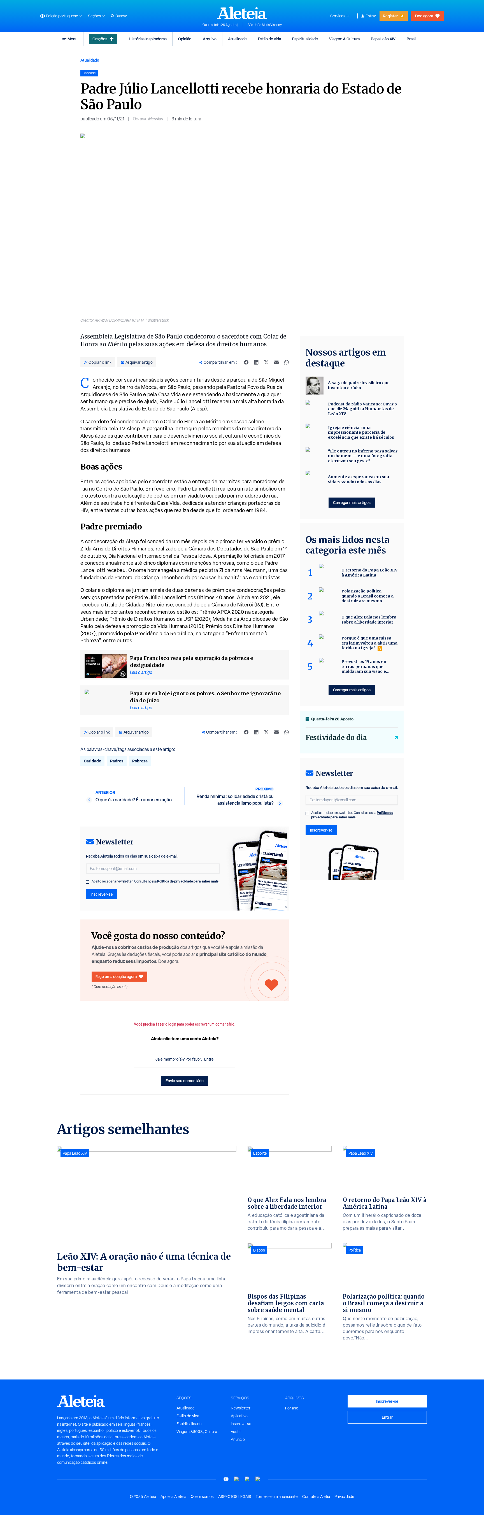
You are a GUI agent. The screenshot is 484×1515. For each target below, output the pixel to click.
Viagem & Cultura (344, 38)
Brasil (411, 38)
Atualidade (237, 38)
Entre (209, 1059)
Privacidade (344, 1496)
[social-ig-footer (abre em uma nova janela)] (257, 1479)
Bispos (259, 1250)
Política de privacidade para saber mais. (188, 881)
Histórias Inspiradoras (148, 38)
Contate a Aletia (316, 1496)
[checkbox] (87, 882)
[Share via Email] (276, 362)
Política (354, 1250)
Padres (116, 761)
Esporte (260, 1153)
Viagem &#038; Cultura (196, 1431)
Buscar (121, 15)
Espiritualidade (305, 38)
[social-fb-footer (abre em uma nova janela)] (236, 1479)
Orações (99, 38)
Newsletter (240, 1408)
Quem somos (202, 1496)
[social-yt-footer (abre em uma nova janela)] (226, 1479)
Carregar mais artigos (352, 502)
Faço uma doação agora (116, 976)
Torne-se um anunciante (277, 1496)
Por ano (291, 1408)
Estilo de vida (269, 38)
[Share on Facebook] (246, 362)
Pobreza (140, 761)
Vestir (236, 1431)
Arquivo (210, 38)
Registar (390, 15)
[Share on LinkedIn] (256, 362)
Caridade (92, 761)
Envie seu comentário (185, 1080)
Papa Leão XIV (383, 38)
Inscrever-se (101, 894)
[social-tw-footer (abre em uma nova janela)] (247, 1479)
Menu (73, 38)
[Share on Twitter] (266, 362)
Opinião (184, 38)
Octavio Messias (148, 119)
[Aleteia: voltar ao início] (242, 12)
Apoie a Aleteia (173, 1496)
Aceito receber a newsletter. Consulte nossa (156, 881)
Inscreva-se (241, 1423)
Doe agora (424, 15)
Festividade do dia (336, 737)
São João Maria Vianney (265, 25)
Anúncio (238, 1439)
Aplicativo (239, 1415)
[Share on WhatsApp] (286, 362)
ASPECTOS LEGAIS (234, 1496)
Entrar (371, 15)
